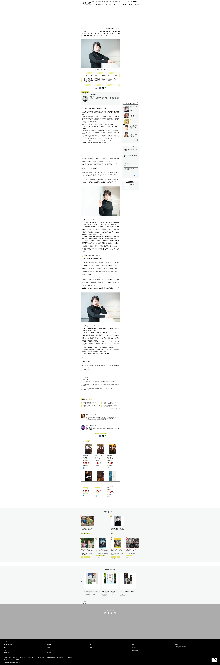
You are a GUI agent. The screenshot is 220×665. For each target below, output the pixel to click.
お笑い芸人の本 (125, 4)
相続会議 (133, 646)
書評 (100, 1)
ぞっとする (97, 433)
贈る (112, 533)
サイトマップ (15, 657)
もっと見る (136, 4)
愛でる (82, 533)
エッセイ (106, 4)
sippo (90, 644)
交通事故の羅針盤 (135, 650)
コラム (98, 1)
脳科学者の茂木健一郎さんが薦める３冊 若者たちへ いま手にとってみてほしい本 (133, 108)
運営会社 (5, 659)
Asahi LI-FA (134, 649)
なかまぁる (91, 649)
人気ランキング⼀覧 (130, 140)
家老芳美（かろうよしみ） (91, 425)
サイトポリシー (22, 657)
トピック (111, 1)
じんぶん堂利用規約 (68, 657)
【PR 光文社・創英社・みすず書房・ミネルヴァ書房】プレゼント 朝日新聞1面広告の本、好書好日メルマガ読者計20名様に (92, 593)
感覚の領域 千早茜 (133, 119)
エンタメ (101, 433)
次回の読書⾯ (115, 1)
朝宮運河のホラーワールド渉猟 (131, 549)
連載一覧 (120, 1)
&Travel (9, 646)
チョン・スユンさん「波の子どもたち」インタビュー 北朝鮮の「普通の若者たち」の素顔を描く (102, 552)
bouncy (48, 650)
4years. (133, 644)
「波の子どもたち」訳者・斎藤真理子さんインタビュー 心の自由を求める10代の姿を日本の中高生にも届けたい (87, 552)
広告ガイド (11, 659)
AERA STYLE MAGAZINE (93, 650)
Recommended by (113, 408)
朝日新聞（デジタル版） (8, 644)
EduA (5, 647)
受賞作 (99, 4)
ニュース (103, 1)
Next (139, 581)
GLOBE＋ (91, 646)
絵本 (102, 4)
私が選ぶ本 (119, 4)
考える (96, 4)
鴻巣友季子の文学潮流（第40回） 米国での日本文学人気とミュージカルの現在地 (87, 529)
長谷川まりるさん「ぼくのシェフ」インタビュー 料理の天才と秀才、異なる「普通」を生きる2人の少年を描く (117, 552)
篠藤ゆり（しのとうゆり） (91, 414)
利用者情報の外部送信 (51, 657)
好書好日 (86, 3)
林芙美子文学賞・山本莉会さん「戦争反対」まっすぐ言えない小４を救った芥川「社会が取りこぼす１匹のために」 (133, 134)
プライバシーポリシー (41, 657)
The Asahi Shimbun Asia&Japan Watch (181, 646)
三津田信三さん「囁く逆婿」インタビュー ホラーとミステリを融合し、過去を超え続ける (133, 114)
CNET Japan (49, 644)
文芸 (105, 433)
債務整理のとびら (50, 652)
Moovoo (5, 649)
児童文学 (103, 555)
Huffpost (48, 647)
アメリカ (88, 533)
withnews (6, 650)
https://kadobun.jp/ (84, 389)
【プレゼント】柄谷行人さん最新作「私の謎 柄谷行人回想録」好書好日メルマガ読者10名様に (127, 593)
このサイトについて (7, 657)
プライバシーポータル (31, 657)
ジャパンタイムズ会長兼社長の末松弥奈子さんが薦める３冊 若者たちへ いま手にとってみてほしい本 (134, 127)
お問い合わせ (18, 659)
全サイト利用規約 (60, 657)
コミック (110, 4)
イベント (107, 1)
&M (5, 646)
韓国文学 (130, 4)
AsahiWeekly (177, 647)
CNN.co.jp (48, 646)
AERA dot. (48, 649)
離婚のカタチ (6, 652)
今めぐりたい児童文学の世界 (85, 549)
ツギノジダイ (134, 647)
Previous (81, 581)
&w (6, 646)
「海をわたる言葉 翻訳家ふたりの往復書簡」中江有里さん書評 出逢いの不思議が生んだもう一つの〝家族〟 (109, 593)
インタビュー (94, 1)
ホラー (114, 4)
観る (92, 4)
